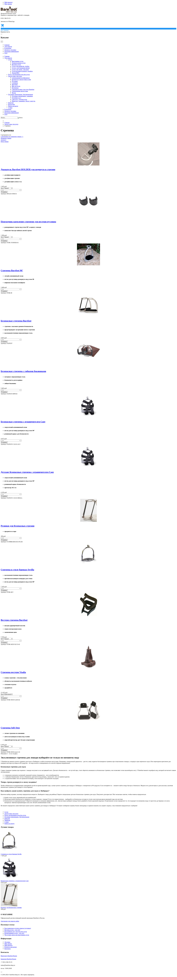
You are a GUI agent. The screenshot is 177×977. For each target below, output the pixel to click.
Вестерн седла (16, 64)
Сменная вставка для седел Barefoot (23, 89)
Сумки (10, 108)
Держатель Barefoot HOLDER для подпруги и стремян (28, 169)
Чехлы (14, 93)
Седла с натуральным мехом (21, 68)
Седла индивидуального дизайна (22, 71)
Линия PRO (15, 73)
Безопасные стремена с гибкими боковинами (23, 371)
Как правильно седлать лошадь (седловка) (17, 928)
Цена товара (4, 141)
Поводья (10, 103)
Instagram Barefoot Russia (8, 959)
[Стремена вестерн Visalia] (88, 668)
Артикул (3, 140)
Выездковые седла (17, 61)
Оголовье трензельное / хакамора (22, 96)
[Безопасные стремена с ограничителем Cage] (88, 417)
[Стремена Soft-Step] (88, 720)
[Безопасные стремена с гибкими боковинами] (88, 357)
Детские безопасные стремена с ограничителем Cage (27, 472)
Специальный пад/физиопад (21, 78)
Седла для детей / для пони (20, 69)
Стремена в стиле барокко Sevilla (17, 569)
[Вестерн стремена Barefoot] (88, 615)
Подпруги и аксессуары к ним (21, 79)
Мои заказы (8, 4)
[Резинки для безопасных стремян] (88, 521)
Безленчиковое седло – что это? (14, 933)
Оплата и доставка (10, 50)
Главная (6, 45)
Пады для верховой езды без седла (19, 74)
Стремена (15, 83)
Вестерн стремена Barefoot (14, 620)
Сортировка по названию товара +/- (12, 136)
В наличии (7, 48)
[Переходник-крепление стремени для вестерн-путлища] (88, 206)
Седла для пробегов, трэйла (20, 66)
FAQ (5, 53)
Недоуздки (11, 104)
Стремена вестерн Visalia (13, 672)
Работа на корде (13, 106)
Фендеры (15, 84)
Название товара (6, 138)
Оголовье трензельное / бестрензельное (20, 94)
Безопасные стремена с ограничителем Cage (23, 421)
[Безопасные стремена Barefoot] (88, 316)
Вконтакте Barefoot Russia (9, 956)
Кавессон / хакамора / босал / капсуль (23, 101)
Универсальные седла (18, 63)
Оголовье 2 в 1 (16, 98)
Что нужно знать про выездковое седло (16, 935)
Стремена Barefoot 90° (12, 270)
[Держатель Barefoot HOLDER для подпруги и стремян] (88, 165)
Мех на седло (16, 86)
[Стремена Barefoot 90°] (88, 265)
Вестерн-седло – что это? (12, 930)
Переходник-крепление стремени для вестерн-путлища (28, 221)
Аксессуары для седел (15, 76)
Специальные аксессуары (20, 91)
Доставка (7, 942)
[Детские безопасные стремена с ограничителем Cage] (88, 467)
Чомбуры (7, 820)
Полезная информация (11, 51)
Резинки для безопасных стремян (17, 526)
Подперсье (15, 88)
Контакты (7, 948)
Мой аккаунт (8, 2)
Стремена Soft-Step (10, 728)
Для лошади (8, 46)
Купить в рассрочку (10, 947)
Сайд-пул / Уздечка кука (19, 99)
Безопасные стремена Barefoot (16, 321)
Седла (10, 59)
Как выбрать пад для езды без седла (15, 931)
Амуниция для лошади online (10, 921)
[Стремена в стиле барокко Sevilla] (88, 565)
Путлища (15, 81)
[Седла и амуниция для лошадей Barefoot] (9, 12)
